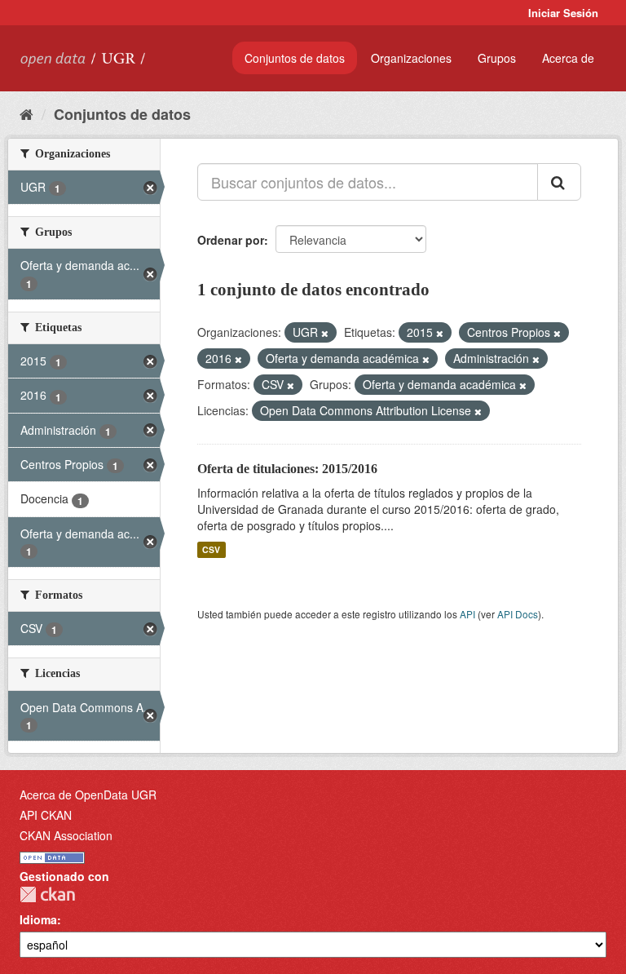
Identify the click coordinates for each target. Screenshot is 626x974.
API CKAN (46, 815)
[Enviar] (559, 182)
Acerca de (568, 58)
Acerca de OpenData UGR (88, 794)
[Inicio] (26, 113)
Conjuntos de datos (295, 58)
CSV (211, 549)
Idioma (38, 919)
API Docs (517, 614)
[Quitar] (324, 332)
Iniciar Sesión (563, 12)
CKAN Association (66, 835)
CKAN (47, 894)
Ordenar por (230, 240)
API (467, 614)
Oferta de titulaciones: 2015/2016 (287, 469)
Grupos (497, 58)
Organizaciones (411, 58)
